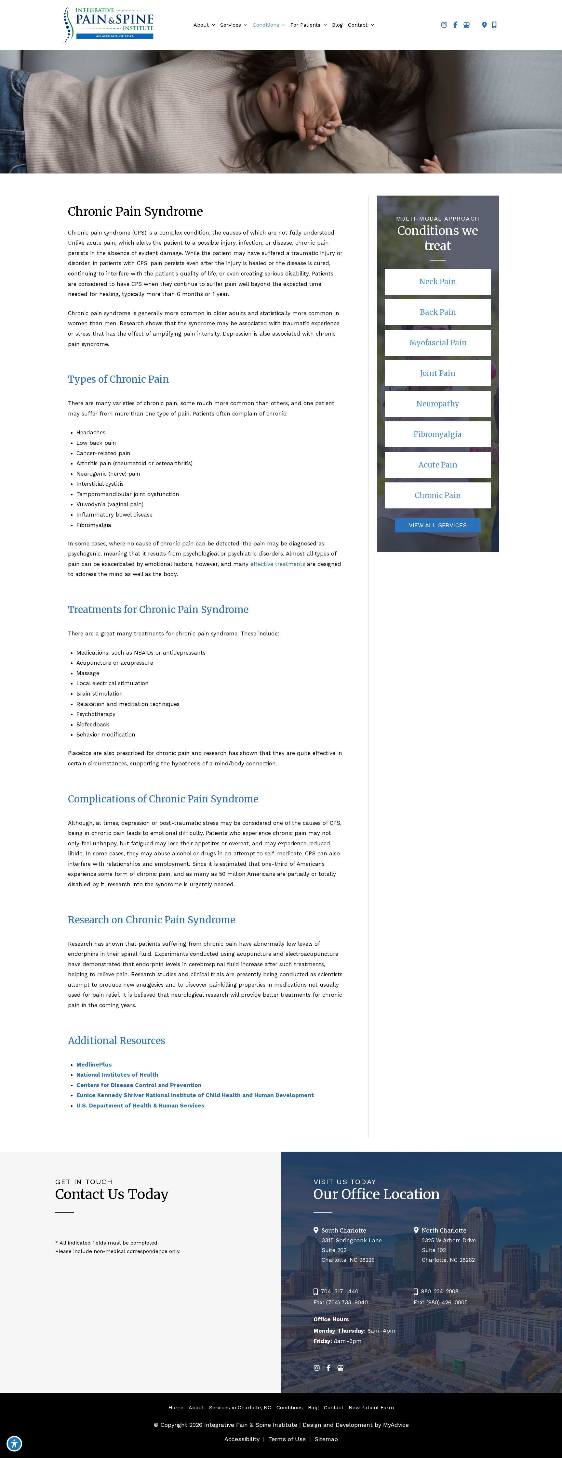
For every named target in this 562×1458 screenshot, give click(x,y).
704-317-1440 (339, 1291)
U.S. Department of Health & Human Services (140, 1105)
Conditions (289, 1407)
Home (175, 1407)
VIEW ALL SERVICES (438, 525)
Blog (313, 1407)
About (196, 1407)
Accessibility (242, 1439)
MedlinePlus (94, 1064)
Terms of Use (287, 1439)
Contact (333, 1407)
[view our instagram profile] (444, 25)
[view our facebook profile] (455, 25)
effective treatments (277, 564)
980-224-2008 (440, 1291)
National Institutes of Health (117, 1074)
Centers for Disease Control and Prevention (139, 1085)
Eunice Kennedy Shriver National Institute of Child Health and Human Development (195, 1095)
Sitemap (326, 1439)
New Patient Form (371, 1407)
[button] (438, 282)
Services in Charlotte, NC (240, 1407)
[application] (212, 25)
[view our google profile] (466, 25)
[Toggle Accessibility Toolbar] (14, 1444)
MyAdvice (395, 1424)
